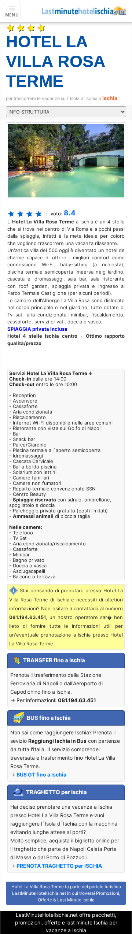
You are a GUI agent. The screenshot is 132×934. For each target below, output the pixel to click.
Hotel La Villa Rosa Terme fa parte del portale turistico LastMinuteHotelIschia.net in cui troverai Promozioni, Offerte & (66, 893)
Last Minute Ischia (76, 900)
